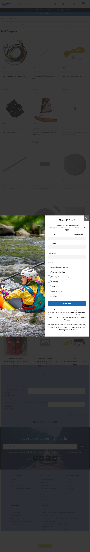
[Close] (86, 218)
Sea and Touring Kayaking (59, 267)
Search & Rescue (56, 291)
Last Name (52, 253)
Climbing (54, 296)
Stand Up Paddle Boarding (60, 277)
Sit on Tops (55, 286)
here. (68, 320)
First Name (52, 243)
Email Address (54, 235)
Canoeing (54, 282)
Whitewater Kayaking (58, 272)
